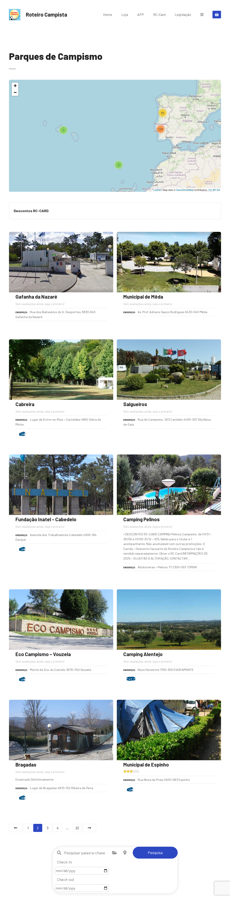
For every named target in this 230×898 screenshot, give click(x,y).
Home (107, 14)
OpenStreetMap (184, 190)
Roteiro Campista (46, 14)
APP (140, 14)
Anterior (15, 828)
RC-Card (159, 14)
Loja (124, 14)
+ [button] (15, 85)
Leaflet (157, 190)
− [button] (15, 92)
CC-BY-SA (214, 190)
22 (77, 828)
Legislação (183, 14)
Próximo (89, 828)
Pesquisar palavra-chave (59, 852)
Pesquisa (155, 852)
